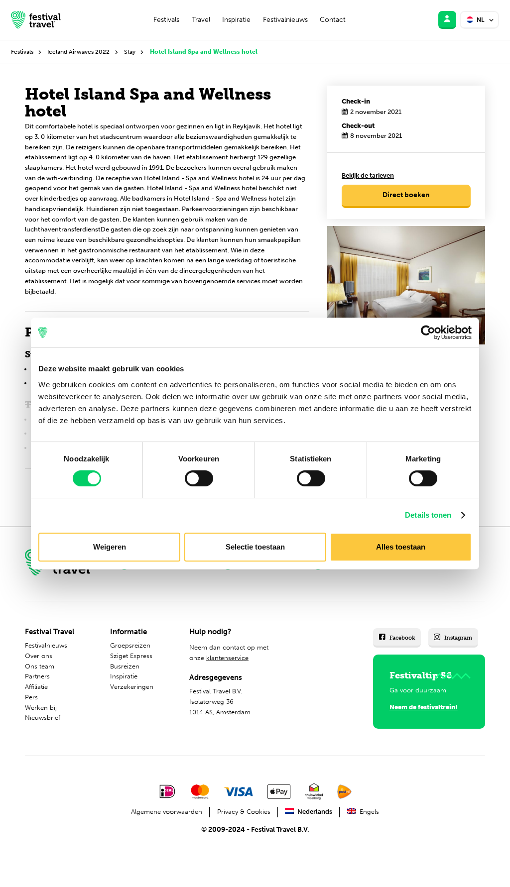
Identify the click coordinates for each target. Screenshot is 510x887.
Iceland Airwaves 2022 (78, 51)
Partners (37, 676)
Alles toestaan (400, 547)
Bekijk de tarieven (368, 175)
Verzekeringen (131, 686)
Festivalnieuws (285, 19)
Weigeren (109, 547)
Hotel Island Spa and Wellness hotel (203, 51)
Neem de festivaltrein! (423, 707)
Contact (333, 19)
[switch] (199, 478)
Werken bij (41, 707)
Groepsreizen (130, 645)
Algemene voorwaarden (166, 811)
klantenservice (227, 658)
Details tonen (428, 515)
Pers (31, 697)
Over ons (38, 656)
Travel (201, 19)
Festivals (166, 19)
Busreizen (124, 666)
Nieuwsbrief (42, 717)
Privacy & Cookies (243, 811)
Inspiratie (236, 19)
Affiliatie (36, 686)
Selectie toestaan (255, 547)
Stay (129, 51)
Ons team (39, 666)
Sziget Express (131, 656)
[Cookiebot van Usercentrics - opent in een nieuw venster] (428, 332)
